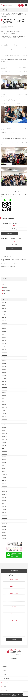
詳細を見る (9, 233)
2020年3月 (4, 404)
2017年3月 (4, 483)
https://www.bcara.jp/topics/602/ (8, 266)
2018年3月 (4, 459)
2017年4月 (4, 480)
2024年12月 (4, 352)
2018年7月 (4, 448)
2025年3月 (4, 343)
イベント (16, 13)
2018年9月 (4, 442)
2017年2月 (4, 486)
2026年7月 (4, 305)
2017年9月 (4, 477)
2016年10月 (4, 494)
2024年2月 (4, 381)
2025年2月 (4, 346)
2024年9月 (4, 360)
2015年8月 (4, 529)
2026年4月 (4, 308)
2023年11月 (4, 390)
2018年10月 (4, 439)
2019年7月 (4, 419)
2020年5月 (4, 401)
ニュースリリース (9, 13)
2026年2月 (4, 314)
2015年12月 (4, 518)
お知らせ (5, 284)
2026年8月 (4, 302)
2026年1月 (4, 317)
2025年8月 (4, 328)
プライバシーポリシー (7, 690)
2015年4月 (4, 538)
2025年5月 (4, 337)
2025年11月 (4, 323)
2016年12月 (4, 491)
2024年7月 (4, 366)
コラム (4, 293)
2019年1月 (4, 430)
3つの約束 (5, 666)
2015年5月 (4, 535)
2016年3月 (4, 509)
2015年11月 (4, 520)
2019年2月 (4, 427)
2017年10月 (4, 474)
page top (14, 658)
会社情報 (4, 686)
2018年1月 (4, 465)
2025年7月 (4, 331)
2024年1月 (4, 384)
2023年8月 (4, 395)
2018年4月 (4, 456)
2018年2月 (4, 462)
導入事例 (4, 674)
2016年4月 (4, 506)
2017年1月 (4, 489)
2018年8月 (4, 445)
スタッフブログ (6, 290)
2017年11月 (4, 471)
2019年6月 (4, 422)
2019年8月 (4, 416)
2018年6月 (4, 451)
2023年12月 (4, 387)
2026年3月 (4, 311)
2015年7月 (4, 532)
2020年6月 (4, 398)
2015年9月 (4, 526)
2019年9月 (4, 413)
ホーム (2, 13)
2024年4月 (4, 375)
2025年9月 (4, 326)
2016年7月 (4, 503)
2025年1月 (4, 349)
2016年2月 (4, 512)
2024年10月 (4, 357)
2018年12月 (4, 433)
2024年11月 (4, 355)
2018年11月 (4, 436)
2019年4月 (4, 424)
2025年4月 (4, 340)
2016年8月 (4, 500)
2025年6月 (4, 334)
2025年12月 (4, 320)
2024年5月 (4, 372)
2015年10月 (4, 523)
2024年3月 (4, 378)
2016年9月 (4, 497)
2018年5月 (4, 454)
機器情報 (5, 287)
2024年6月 (4, 369)
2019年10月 (4, 410)
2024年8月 (4, 363)
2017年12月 (4, 468)
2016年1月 (4, 515)
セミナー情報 (5, 682)
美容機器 (4, 670)
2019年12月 (4, 407)
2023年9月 (4, 392)
